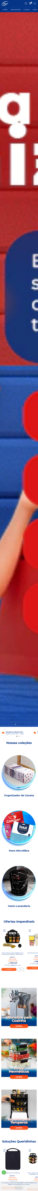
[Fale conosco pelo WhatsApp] (4, 1172)
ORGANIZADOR (16, 9)
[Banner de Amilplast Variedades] (19, 1004)
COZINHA (27, 9)
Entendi (19, 1188)
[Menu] (35, 3)
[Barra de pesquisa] (26, 3)
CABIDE (5, 9)
